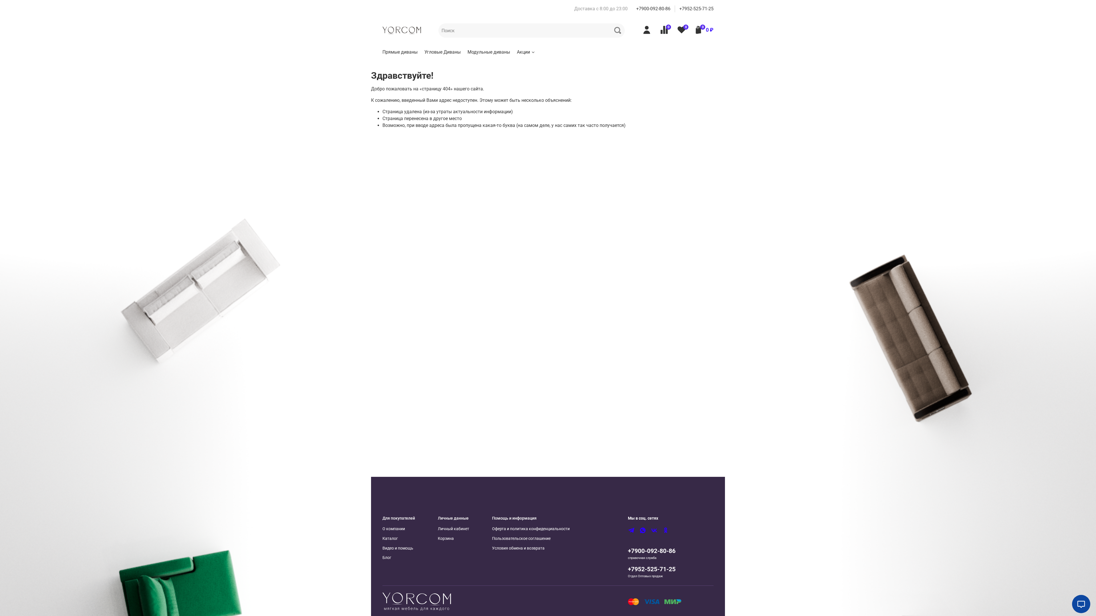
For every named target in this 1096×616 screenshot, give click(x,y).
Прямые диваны (400, 52)
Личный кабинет (453, 528)
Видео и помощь (397, 548)
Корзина (446, 538)
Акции (523, 52)
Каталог (390, 538)
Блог (386, 557)
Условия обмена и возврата (518, 548)
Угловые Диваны (442, 52)
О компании (393, 528)
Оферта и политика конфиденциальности (531, 528)
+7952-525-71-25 (696, 8)
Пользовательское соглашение (521, 538)
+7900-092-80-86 (653, 8)
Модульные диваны (489, 52)
